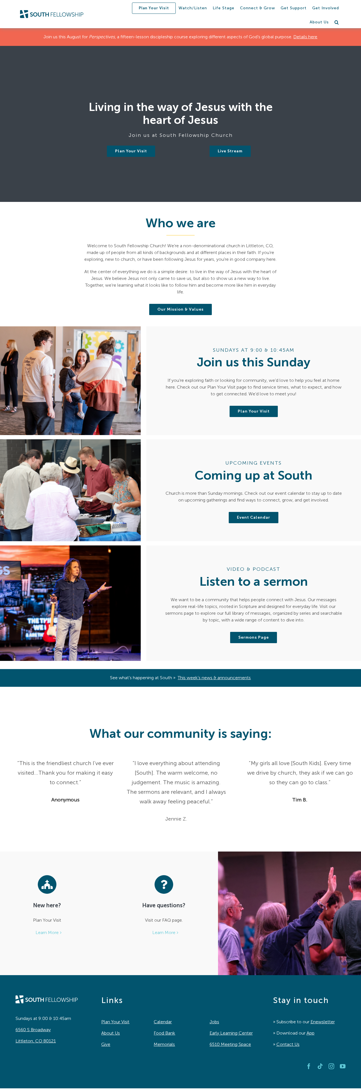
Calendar (163, 1021)
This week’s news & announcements (214, 677)
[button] (337, 22)
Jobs (214, 1021)
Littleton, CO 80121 (36, 1041)
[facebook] (309, 1066)
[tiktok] (320, 1066)
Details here (305, 36)
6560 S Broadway (33, 1029)
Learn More (47, 932)
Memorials (164, 1044)
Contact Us (288, 1044)
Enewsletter (323, 1021)
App (310, 1033)
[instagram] (331, 1066)
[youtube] (342, 1066)
